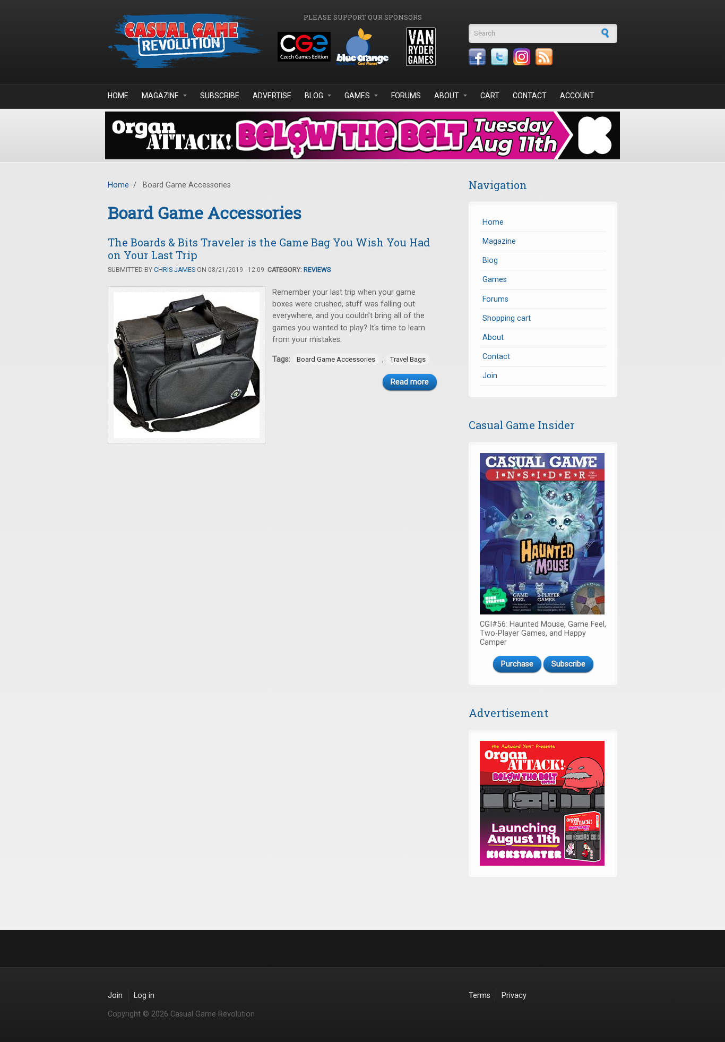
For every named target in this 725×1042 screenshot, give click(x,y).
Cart (489, 95)
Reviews (317, 270)
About (446, 95)
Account (577, 95)
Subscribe (219, 95)
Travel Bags (408, 359)
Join (489, 375)
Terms (479, 995)
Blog (314, 95)
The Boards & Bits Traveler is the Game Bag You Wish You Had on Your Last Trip (269, 248)
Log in (144, 995)
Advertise (272, 95)
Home (118, 95)
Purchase (517, 664)
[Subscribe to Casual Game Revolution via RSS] (544, 56)
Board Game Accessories (336, 359)
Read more (410, 382)
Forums (406, 95)
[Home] (187, 40)
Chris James (174, 270)
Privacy (514, 995)
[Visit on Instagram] (521, 56)
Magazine (160, 95)
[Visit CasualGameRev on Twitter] (499, 56)
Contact (530, 95)
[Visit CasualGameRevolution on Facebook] (477, 56)
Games (357, 95)
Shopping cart (506, 318)
